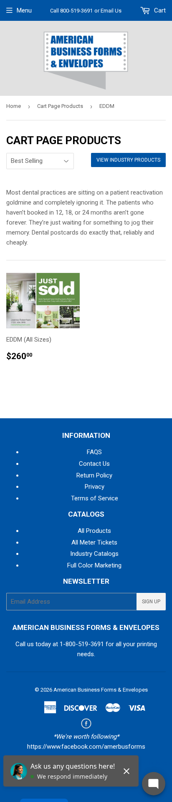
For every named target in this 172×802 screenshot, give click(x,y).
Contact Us (94, 463)
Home (13, 106)
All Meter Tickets (94, 542)
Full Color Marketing (94, 565)
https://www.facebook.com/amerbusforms (86, 746)
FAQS (94, 452)
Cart (159, 10)
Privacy (94, 486)
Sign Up (151, 602)
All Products (94, 531)
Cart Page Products (60, 106)
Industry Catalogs (94, 553)
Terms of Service (94, 498)
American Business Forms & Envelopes (100, 690)
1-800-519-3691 (82, 644)
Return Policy (94, 475)
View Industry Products (128, 160)
